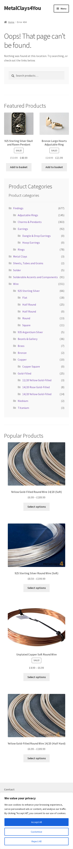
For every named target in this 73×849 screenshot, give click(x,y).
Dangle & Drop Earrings (36, 236)
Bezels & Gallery (27, 339)
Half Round (29, 304)
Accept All (36, 822)
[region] (36, 820)
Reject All (36, 841)
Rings (21, 249)
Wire (16, 284)
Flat (24, 297)
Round (26, 318)
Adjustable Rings (28, 215)
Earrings (23, 229)
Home (11, 22)
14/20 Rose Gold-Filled (36, 387)
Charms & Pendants (30, 222)
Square (26, 325)
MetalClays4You (22, 8)
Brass (21, 346)
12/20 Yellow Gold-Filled (36, 380)
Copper (22, 359)
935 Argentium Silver (30, 332)
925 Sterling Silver (29, 291)
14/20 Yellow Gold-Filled (36, 394)
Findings (18, 208)
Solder (17, 270)
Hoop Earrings (31, 242)
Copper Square (31, 366)
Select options (36, 506)
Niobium (23, 401)
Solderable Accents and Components (35, 277)
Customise (36, 831)
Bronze (22, 353)
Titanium (23, 408)
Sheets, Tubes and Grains (28, 263)
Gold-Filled (24, 373)
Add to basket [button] (18, 167)
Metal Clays (20, 256)
